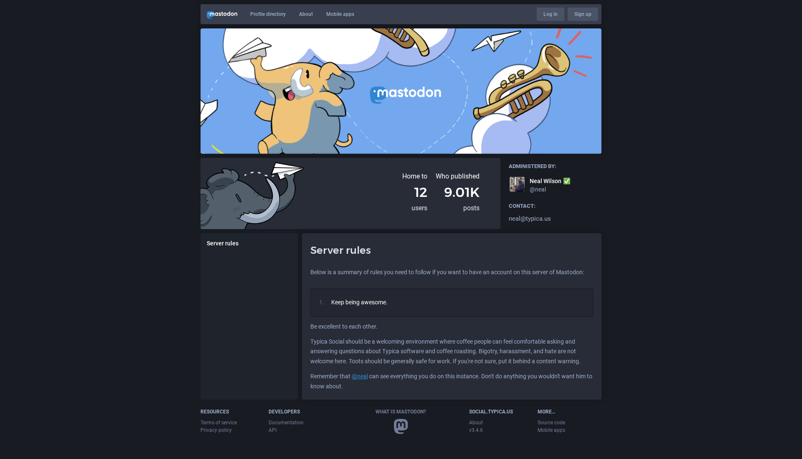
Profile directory (268, 14)
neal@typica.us (530, 218)
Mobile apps (340, 14)
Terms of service (218, 423)
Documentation (286, 423)
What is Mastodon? (401, 412)
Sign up (582, 14)
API (273, 430)
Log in (550, 14)
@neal (360, 376)
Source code (551, 423)
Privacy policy (216, 430)
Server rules (223, 243)
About (306, 14)
